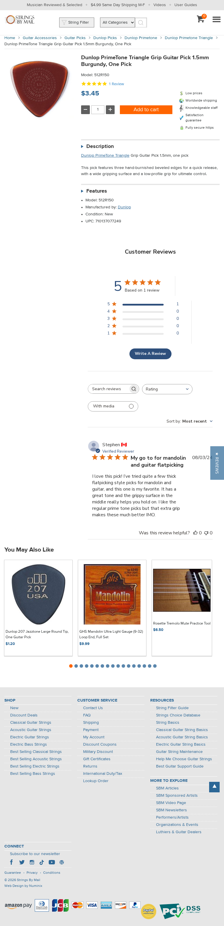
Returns (90, 766)
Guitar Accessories (40, 38)
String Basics (167, 723)
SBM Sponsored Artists (177, 796)
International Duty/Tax (102, 774)
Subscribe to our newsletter (35, 854)
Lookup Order (95, 781)
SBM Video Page (171, 803)
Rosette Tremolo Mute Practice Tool (182, 623)
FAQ (87, 715)
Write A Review (150, 353)
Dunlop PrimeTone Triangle (105, 156)
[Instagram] (31, 863)
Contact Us (93, 708)
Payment (91, 730)
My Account (93, 737)
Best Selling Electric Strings (35, 766)
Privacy (32, 873)
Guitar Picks (75, 38)
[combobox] (167, 389)
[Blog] (61, 863)
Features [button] (96, 191)
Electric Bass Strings (28, 744)
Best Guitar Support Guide (180, 766)
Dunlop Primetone (141, 38)
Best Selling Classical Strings (36, 752)
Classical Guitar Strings (30, 723)
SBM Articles (167, 788)
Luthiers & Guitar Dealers (179, 832)
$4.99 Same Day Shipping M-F (118, 5)
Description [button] (100, 146)
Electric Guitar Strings (29, 737)
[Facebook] (12, 863)
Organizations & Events (177, 825)
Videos (159, 5)
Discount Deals (24, 715)
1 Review (116, 83)
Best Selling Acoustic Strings (36, 759)
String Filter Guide (172, 708)
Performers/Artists (172, 817)
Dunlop (124, 207)
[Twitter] (22, 863)
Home (9, 38)
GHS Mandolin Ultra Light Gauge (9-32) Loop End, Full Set (111, 634)
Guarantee (12, 873)
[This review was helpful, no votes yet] (195, 533)
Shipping (91, 723)
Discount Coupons (100, 744)
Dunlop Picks (105, 38)
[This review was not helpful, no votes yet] (206, 533)
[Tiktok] (41, 863)
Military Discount (98, 752)
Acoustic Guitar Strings (30, 730)
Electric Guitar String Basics (181, 744)
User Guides (185, 5)
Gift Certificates (97, 759)
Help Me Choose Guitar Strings (184, 759)
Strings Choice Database (178, 715)
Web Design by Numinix (23, 886)
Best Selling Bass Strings (32, 774)
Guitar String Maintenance (179, 752)
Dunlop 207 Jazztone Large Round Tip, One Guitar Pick (37, 634)
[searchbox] (108, 388)
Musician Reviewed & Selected (54, 5)
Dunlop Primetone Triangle (189, 38)
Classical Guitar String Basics (182, 730)
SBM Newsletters (171, 810)
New (14, 708)
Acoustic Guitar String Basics (182, 737)
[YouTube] (51, 863)
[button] (217, 463)
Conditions (51, 873)
